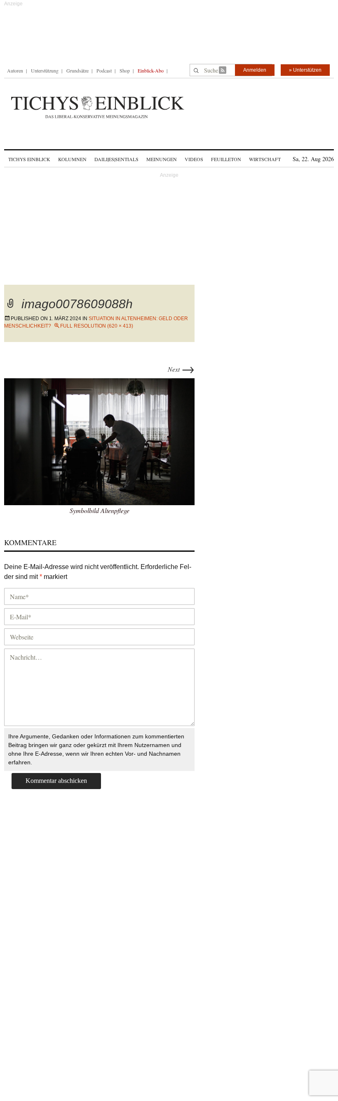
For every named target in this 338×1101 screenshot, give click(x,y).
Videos (194, 159)
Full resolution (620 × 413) (96, 326)
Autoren (15, 70)
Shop (125, 70)
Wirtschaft (265, 159)
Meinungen (161, 159)
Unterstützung (45, 70)
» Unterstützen (305, 70)
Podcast (104, 70)
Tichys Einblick (29, 159)
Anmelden (254, 70)
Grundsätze (77, 70)
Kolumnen (72, 159)
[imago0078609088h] (99, 440)
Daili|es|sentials (116, 159)
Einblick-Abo (151, 70)
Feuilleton (226, 159)
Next (181, 369)
